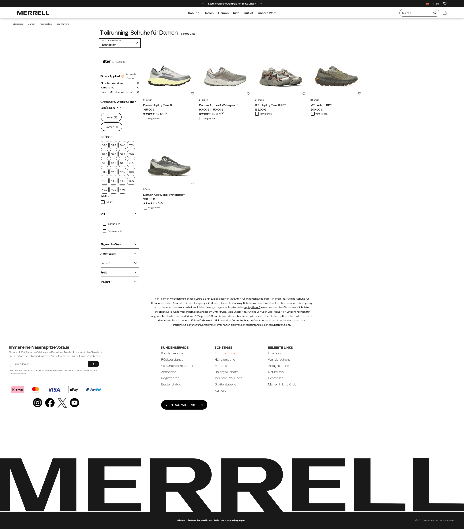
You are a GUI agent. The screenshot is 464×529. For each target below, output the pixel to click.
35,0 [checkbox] (104, 145)
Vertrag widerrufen (184, 404)
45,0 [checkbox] (131, 180)
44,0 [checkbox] (113, 180)
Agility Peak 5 (252, 307)
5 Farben (203, 100)
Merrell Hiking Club (282, 384)
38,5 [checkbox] (122, 154)
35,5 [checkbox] (113, 145)
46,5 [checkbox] (113, 189)
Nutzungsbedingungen (233, 520)
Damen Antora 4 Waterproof (218, 105)
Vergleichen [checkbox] (154, 118)
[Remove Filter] (137, 83)
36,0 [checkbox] (122, 145)
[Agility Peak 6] (169, 71)
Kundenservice (172, 353)
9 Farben (147, 100)
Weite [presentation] (105, 195)
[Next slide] (261, 3)
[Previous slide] (203, 3)
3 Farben (259, 100)
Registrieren (170, 378)
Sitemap (181, 520)
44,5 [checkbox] (122, 180)
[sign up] (93, 364)
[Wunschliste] (444, 3)
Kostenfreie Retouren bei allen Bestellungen (232, 3)
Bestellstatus (171, 384)
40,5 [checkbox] (122, 163)
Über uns (275, 353)
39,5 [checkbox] (104, 163)
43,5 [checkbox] (104, 180)
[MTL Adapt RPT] (336, 71)
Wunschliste (192, 93)
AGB (96, 370)
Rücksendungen (173, 359)
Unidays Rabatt (226, 372)
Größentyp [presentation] (111, 107)
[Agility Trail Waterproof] (169, 160)
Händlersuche (225, 359)
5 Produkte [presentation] (188, 33)
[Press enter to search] (435, 12)
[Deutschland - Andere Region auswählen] (428, 4)
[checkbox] (120, 202)
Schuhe (193, 12)
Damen (223, 12)
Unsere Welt (267, 12)
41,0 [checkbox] (131, 163)
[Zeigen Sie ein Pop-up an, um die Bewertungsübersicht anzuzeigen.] (167, 114)
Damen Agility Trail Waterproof (164, 194)
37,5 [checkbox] (104, 154)
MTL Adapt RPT (321, 105)
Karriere (220, 390)
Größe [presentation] (106, 137)
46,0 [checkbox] (104, 189)
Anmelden (169, 372)
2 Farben (315, 100)
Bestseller (275, 378)
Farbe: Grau (107, 87)
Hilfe (436, 3)
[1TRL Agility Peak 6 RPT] (281, 71)
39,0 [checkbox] (131, 154)
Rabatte (221, 366)
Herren (209, 12)
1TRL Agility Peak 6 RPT (270, 105)
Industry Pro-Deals (228, 378)
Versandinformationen (177, 366)
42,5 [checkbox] (122, 172)
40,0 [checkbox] (113, 163)
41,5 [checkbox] (104, 172)
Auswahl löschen (131, 76)
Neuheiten (276, 372)
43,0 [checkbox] (131, 172)
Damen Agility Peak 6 (157, 105)
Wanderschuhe (279, 359)
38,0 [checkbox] (113, 154)
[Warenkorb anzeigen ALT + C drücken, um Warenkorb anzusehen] (445, 12)
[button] (120, 101)
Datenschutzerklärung (17, 373)
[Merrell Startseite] (33, 13)
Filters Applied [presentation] (112, 76)
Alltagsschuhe (278, 366)
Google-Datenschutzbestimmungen (75, 370)
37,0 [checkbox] (131, 145)
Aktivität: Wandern (111, 83)
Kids (236, 12)
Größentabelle (225, 384)
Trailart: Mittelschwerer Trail (116, 92)
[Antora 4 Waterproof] (225, 71)
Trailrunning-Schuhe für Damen (139, 32)
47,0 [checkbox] (122, 189)
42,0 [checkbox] (113, 172)
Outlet (249, 12)
